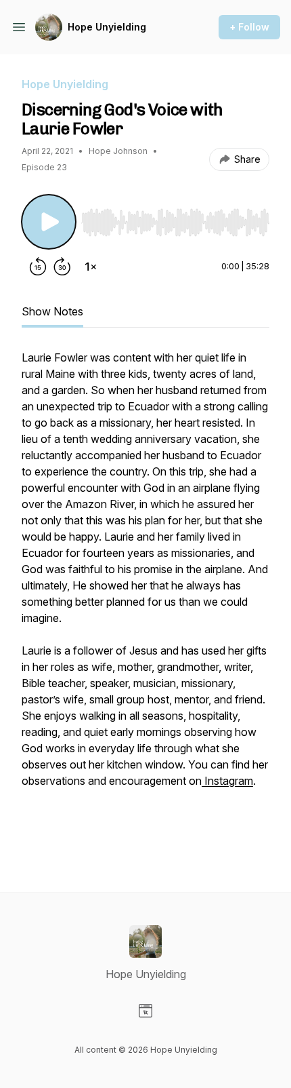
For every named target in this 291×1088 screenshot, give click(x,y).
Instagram (227, 781)
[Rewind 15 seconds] (37, 266)
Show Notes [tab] (52, 311)
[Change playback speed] (90, 266)
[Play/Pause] (49, 222)
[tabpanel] (145, 599)
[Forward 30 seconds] (62, 266)
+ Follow (249, 27)
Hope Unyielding (107, 27)
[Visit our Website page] (145, 1010)
